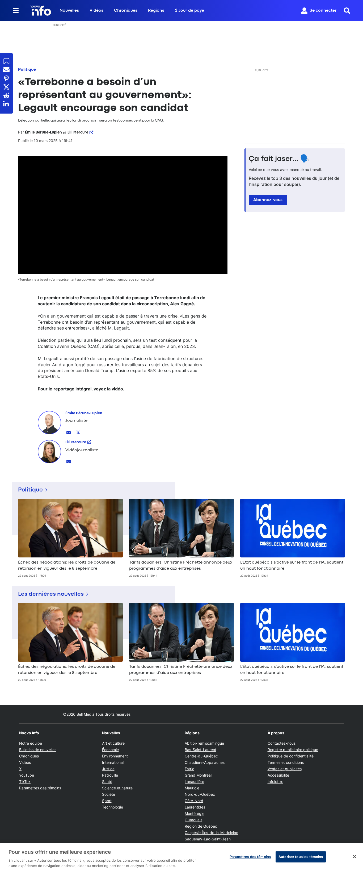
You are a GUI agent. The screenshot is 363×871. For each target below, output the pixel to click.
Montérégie (194, 813)
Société (108, 794)
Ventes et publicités (285, 768)
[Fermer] (354, 856)
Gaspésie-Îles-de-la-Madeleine (211, 832)
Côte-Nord (194, 800)
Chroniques (125, 10)
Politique (27, 70)
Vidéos (96, 10)
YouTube (26, 775)
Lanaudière (194, 781)
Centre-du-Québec (201, 756)
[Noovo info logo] (40, 11)
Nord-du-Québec (200, 794)
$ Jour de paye (189, 10)
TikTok (25, 781)
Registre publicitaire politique (293, 749)
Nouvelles (69, 10)
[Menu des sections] (16, 10)
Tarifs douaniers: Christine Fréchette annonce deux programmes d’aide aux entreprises (180, 565)
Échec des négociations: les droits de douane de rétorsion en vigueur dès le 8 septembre (66, 565)
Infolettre (275, 781)
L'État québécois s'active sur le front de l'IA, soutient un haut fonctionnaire (291, 565)
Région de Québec (201, 826)
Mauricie (192, 788)
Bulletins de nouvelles (37, 749)
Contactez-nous (282, 743)
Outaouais (193, 820)
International (113, 762)
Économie (110, 749)
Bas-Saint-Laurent (200, 749)
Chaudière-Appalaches (205, 762)
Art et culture (113, 743)
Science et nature (117, 788)
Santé (107, 781)
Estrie (189, 768)
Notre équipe (30, 743)
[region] (181, 857)
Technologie (112, 807)
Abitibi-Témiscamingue (204, 743)
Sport (107, 800)
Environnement (115, 756)
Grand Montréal (198, 775)
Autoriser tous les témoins (300, 857)
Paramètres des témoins (40, 788)
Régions (156, 10)
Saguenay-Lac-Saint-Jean (208, 839)
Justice (108, 768)
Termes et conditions (286, 762)
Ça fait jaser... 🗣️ (279, 159)
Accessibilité (278, 775)
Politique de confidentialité (291, 756)
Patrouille (110, 775)
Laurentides (195, 807)
